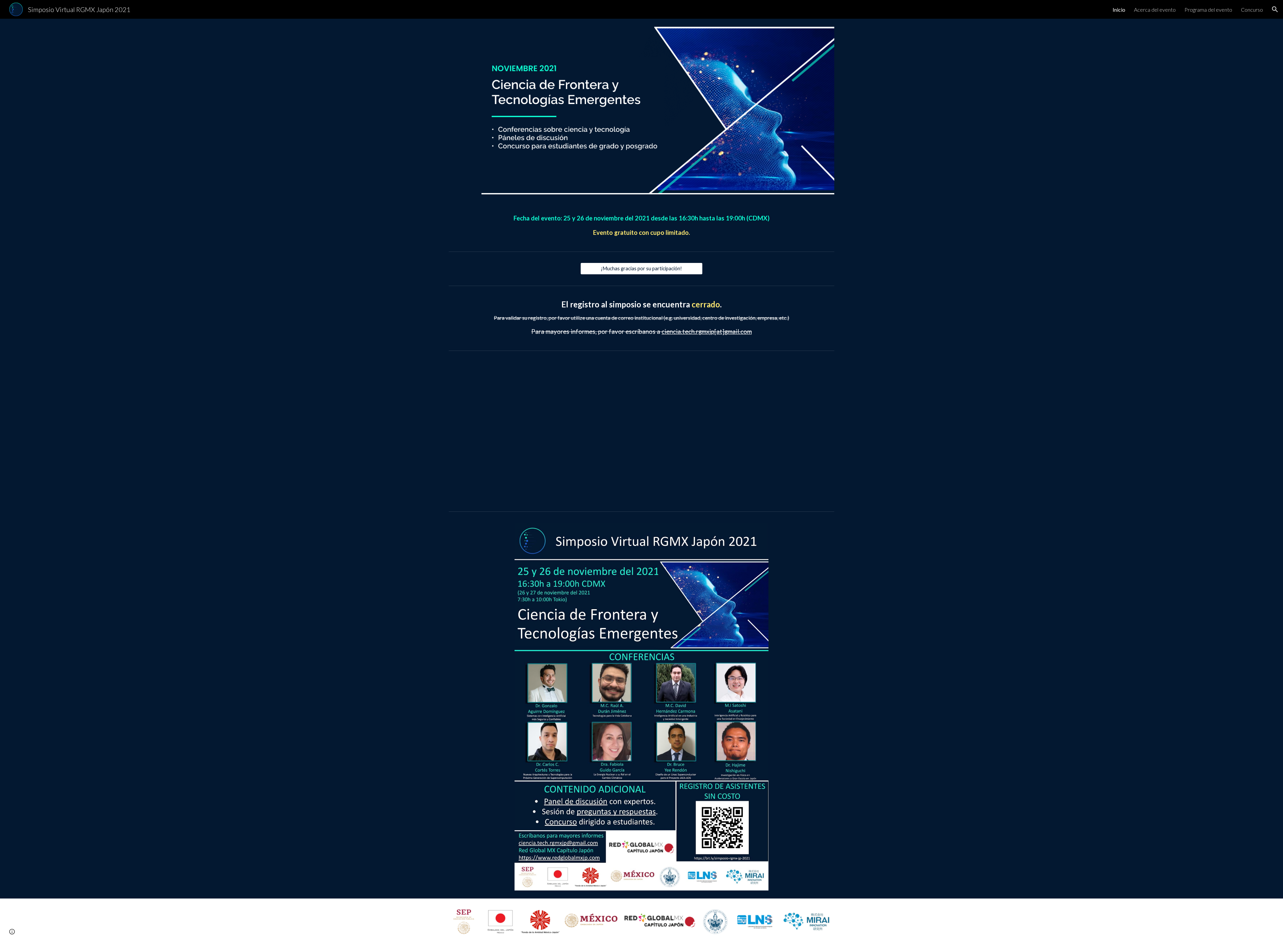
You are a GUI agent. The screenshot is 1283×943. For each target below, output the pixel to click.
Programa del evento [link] (1208, 9)
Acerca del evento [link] (1155, 9)
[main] (641, 225)
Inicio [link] (1119, 9)
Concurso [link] (1252, 9)
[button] (1275, 9)
